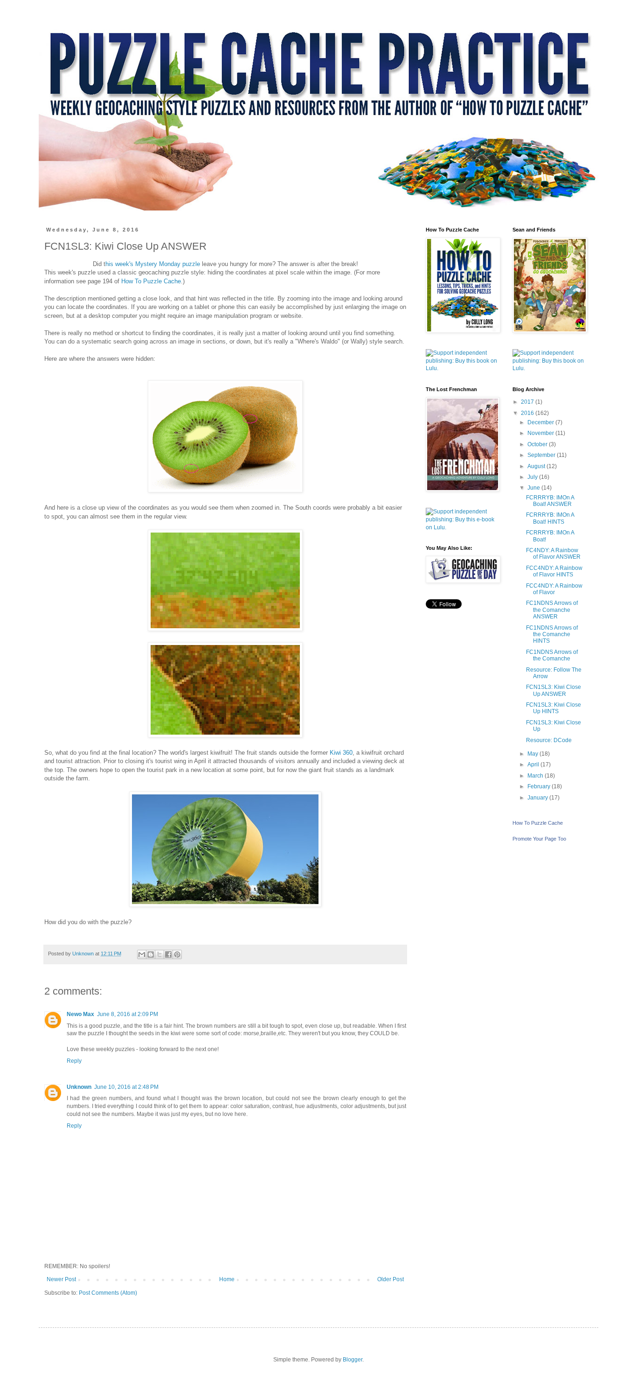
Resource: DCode (549, 740)
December (541, 422)
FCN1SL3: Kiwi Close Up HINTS (553, 708)
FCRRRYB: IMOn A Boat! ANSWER (550, 500)
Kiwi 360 (341, 752)
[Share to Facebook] (168, 954)
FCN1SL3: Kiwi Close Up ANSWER (553, 690)
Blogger (352, 1359)
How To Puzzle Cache (151, 281)
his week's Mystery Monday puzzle (152, 263)
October (538, 444)
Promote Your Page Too (539, 839)
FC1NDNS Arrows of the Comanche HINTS (552, 634)
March (536, 775)
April (533, 764)
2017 (528, 402)
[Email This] (141, 954)
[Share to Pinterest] (177, 954)
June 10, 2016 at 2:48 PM (126, 1087)
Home (227, 1279)
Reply (74, 1061)
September (542, 455)
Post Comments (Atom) (108, 1293)
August (537, 466)
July (533, 477)
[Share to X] (159, 954)
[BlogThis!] (150, 954)
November (541, 433)
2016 (528, 413)
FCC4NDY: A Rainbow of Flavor (554, 589)
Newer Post (61, 1279)
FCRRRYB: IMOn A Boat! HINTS (550, 518)
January (538, 797)
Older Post (390, 1279)
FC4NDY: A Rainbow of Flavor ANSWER (553, 553)
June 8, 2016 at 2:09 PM (127, 1014)
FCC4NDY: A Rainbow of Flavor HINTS (554, 571)
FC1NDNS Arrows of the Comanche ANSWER (552, 610)
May (533, 754)
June (534, 487)
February (539, 786)
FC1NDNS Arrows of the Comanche (552, 655)
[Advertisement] (462, 765)
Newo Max (80, 1014)
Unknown (79, 1087)
